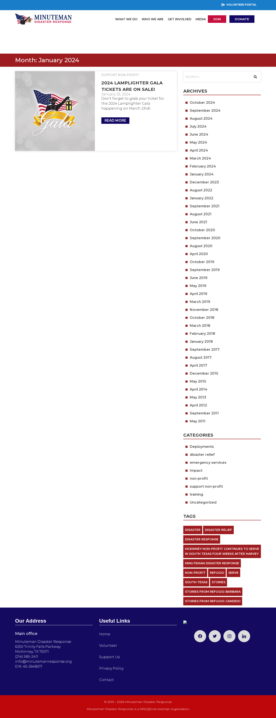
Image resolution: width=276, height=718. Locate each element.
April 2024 (199, 150)
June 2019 (198, 278)
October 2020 (202, 230)
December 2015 (204, 373)
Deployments (202, 447)
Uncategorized (203, 502)
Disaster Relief (218, 530)
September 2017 (205, 349)
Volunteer (108, 646)
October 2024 (202, 103)
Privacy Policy (111, 668)
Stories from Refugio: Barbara (213, 592)
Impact (196, 470)
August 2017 (201, 357)
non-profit (199, 478)
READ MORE (115, 120)
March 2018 (200, 326)
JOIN (217, 19)
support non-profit (120, 75)
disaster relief (202, 455)
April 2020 (199, 254)
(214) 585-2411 (26, 656)
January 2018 (201, 342)
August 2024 (201, 118)
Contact (106, 680)
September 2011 (204, 413)
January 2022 (201, 198)
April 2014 (198, 389)
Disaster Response (201, 539)
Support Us (109, 657)
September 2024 (205, 111)
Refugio (217, 573)
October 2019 (202, 262)
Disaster (193, 530)
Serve (233, 573)
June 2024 (199, 134)
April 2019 (198, 294)
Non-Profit (195, 573)
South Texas (196, 582)
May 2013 (198, 397)
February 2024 (203, 166)
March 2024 (200, 158)
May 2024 (198, 142)
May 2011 (197, 421)
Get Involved (179, 19)
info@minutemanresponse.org (43, 661)
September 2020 (205, 238)
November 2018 (204, 310)
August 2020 (201, 246)
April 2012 (198, 405)
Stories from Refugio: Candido (212, 601)
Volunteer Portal (241, 4)
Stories (218, 582)
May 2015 (198, 381)
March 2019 (200, 302)
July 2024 (198, 126)
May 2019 (198, 286)
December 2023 (204, 182)
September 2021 (205, 206)
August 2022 (201, 190)
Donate (242, 19)
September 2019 (205, 270)
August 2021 (201, 214)
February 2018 (202, 334)
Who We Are (152, 19)
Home (104, 634)
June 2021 (198, 222)
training (196, 494)
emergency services (208, 463)
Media (201, 19)
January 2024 (202, 174)
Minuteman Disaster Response (212, 563)
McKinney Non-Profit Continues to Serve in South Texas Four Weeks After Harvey (222, 551)
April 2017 (198, 365)
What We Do (126, 19)
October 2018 (202, 318)
